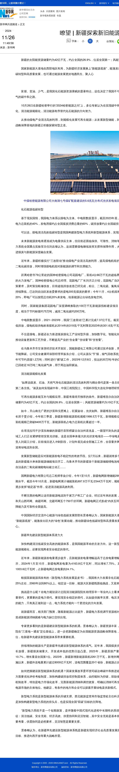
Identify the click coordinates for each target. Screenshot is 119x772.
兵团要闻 (50, 11)
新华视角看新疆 (47, 15)
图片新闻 (60, 11)
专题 (59, 15)
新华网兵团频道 (8, 24)
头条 (42, 11)
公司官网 (23, 13)
